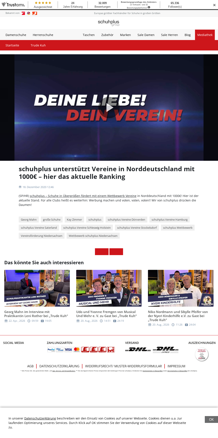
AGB (30, 366)
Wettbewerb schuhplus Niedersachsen (93, 236)
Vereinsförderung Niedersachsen (41, 236)
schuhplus (94, 219)
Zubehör (107, 35)
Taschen (89, 35)
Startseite (12, 45)
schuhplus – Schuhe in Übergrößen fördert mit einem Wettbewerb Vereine (83, 196)
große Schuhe (51, 219)
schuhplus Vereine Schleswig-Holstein (87, 228)
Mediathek (204, 35)
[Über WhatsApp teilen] (112, 251)
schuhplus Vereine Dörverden (126, 219)
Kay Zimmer (74, 219)
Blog (188, 35)
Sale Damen (146, 35)
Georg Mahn (29, 219)
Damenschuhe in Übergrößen (153, 371)
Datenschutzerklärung (59, 366)
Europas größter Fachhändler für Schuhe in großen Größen (127, 13)
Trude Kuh (38, 45)
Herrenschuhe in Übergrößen (177, 371)
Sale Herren (169, 35)
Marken (125, 35)
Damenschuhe (16, 35)
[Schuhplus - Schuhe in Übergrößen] (109, 23)
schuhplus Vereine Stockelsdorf (137, 228)
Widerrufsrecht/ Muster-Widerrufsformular (123, 366)
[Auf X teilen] (105, 251)
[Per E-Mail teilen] (119, 251)
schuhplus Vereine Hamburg (170, 219)
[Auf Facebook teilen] (98, 251)
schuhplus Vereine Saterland (39, 228)
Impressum (176, 366)
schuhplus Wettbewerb (177, 228)
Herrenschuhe (43, 35)
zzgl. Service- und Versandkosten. (63, 371)
